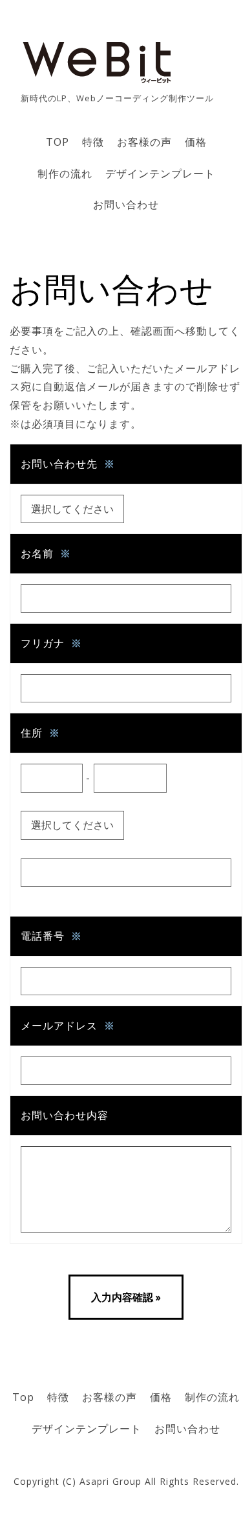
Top (23, 1397)
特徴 (93, 142)
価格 (196, 142)
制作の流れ (64, 173)
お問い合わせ (126, 204)
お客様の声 (144, 142)
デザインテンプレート (160, 173)
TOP (57, 142)
